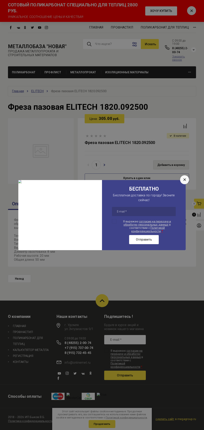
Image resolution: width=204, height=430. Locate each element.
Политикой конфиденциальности (148, 229)
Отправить (144, 239)
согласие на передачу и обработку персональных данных (147, 223)
